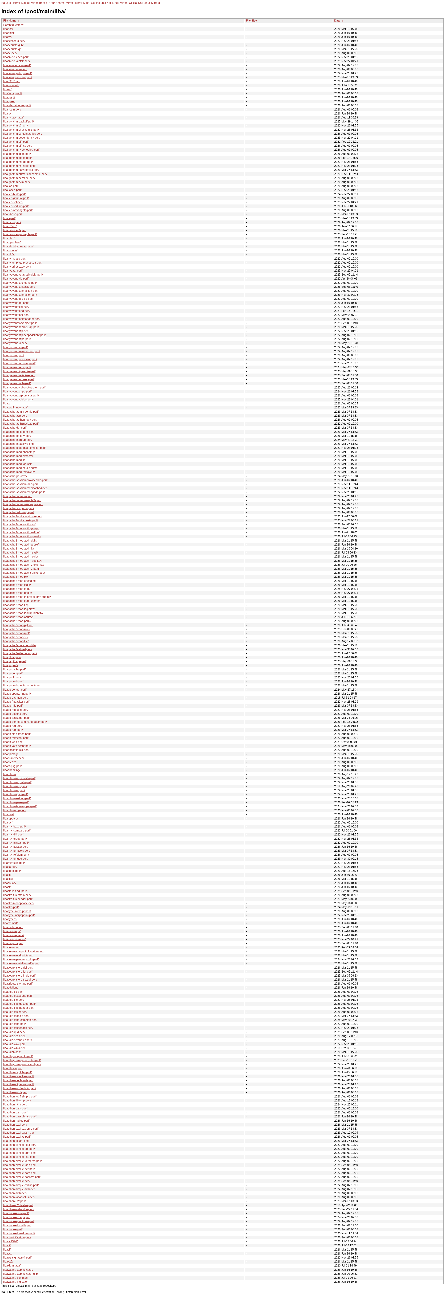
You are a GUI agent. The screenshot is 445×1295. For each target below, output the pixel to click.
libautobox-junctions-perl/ (18, 1221)
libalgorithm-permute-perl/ (19, 178)
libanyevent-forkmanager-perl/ (21, 318)
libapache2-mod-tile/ (16, 641)
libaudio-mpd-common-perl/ (20, 1019)
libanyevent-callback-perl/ (19, 286)
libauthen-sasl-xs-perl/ (17, 1136)
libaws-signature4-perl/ (17, 1257)
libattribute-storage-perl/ (18, 983)
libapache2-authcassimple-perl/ (22, 516)
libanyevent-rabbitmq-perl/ (19, 363)
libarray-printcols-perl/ (16, 850)
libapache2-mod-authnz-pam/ (21, 568)
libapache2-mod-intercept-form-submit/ (27, 596)
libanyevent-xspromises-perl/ (21, 395)
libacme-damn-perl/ (15, 69)
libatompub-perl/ (13, 943)
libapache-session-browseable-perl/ (25, 480)
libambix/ (8, 238)
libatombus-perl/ (13, 927)
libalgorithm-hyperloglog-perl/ (21, 149)
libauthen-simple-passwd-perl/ (22, 1176)
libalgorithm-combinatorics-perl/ (22, 133)
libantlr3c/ (9, 254)
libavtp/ (7, 1253)
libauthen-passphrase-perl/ (19, 1116)
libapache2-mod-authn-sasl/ (20, 552)
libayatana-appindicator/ (18, 1269)
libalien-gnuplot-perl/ (16, 198)
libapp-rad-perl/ (12, 725)
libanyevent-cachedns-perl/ (20, 282)
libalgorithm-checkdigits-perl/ (21, 129)
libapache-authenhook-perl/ (20, 419)
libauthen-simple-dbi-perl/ (19, 1148)
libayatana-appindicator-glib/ (20, 1273)
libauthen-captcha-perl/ (17, 1072)
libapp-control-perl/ (14, 689)
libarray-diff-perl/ (13, 834)
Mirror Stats (82, 2)
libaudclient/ (10, 987)
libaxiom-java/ (12, 1265)
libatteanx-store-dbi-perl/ (18, 967)
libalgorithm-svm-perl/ (16, 182)
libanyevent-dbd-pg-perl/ (18, 298)
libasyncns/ (10, 919)
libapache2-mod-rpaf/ (16, 633)
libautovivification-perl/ (17, 1237)
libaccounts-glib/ (13, 45)
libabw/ (7, 36)
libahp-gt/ (9, 97)
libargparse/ (10, 818)
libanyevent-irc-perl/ (15, 347)
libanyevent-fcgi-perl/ (16, 306)
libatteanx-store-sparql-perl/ (20, 979)
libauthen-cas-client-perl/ (18, 1076)
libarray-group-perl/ (15, 838)
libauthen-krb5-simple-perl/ (19, 1096)
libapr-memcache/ (14, 758)
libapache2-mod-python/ (18, 625)
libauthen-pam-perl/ (15, 1112)
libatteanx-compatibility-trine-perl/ (23, 951)
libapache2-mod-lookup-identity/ (23, 613)
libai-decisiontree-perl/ (17, 105)
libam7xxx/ (10, 226)
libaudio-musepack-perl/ (18, 1027)
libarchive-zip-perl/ (14, 810)
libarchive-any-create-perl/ (19, 778)
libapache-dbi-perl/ (14, 427)
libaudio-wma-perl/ (14, 1048)
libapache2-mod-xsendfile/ (19, 645)
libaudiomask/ (12, 1052)
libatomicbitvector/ (14, 939)
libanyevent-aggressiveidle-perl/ (23, 274)
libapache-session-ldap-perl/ (20, 484)
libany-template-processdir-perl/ (22, 262)
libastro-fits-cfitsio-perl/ (17, 895)
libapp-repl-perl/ (13, 729)
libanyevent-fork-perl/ (16, 314)
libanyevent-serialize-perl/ (19, 375)
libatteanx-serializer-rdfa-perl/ (21, 963)
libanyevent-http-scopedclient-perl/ (24, 335)
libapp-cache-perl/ (14, 669)
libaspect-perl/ (12, 870)
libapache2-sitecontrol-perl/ (20, 653)
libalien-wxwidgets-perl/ (18, 210)
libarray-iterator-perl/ (15, 846)
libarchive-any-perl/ (15, 786)
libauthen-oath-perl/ (15, 1108)
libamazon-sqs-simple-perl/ (20, 234)
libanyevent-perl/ (13, 355)
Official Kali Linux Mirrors (144, 2)
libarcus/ (8, 814)
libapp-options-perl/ (15, 713)
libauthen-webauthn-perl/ (18, 1209)
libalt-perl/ (9, 218)
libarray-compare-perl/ (16, 830)
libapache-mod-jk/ (14, 459)
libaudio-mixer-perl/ (15, 1011)
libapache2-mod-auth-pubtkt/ (21, 544)
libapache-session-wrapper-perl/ (23, 504)
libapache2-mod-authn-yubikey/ (22, 560)
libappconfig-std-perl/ (16, 749)
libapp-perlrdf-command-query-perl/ (25, 721)
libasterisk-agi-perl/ (15, 891)
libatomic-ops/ (12, 931)
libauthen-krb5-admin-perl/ (19, 1088)
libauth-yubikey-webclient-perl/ (22, 1064)
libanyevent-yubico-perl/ (18, 399)
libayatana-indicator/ (15, 1281)
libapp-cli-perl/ (12, 677)
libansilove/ (10, 250)
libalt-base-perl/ (12, 214)
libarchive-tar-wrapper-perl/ (20, 806)
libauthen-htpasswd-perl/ (18, 1084)
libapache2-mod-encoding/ (19, 580)
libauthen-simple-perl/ (16, 1180)
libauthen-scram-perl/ (16, 1140)
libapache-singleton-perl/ (18, 508)
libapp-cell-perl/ (12, 673)
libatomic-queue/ (13, 935)
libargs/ (7, 822)
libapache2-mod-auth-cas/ (19, 524)
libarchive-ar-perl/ (14, 790)
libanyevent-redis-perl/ (17, 367)
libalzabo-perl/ (12, 222)
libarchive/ (9, 774)
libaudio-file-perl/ (13, 999)
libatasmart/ (10, 923)
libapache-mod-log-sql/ (17, 463)
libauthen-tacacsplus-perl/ (19, 1197)
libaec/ (7, 89)
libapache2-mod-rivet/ (16, 629)
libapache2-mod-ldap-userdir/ (21, 600)
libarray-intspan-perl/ (16, 842)
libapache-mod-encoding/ (19, 451)
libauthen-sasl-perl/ (15, 1124)
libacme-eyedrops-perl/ (17, 73)
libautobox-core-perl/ (16, 1213)
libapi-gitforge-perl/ (14, 661)
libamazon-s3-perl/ (14, 230)
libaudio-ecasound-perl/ (18, 995)
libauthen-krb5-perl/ (15, 1092)
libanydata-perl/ (12, 270)
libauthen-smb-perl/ (15, 1193)
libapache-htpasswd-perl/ (18, 443)
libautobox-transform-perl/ (19, 1233)
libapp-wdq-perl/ (13, 741)
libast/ (7, 887)
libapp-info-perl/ (13, 705)
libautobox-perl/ (12, 1229)
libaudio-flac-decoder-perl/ (19, 1003)
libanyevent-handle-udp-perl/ (21, 327)
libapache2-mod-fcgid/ (17, 584)
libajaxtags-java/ (13, 117)
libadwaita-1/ (11, 85)
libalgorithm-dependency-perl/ (21, 137)
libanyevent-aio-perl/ (16, 278)
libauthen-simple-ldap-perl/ (19, 1164)
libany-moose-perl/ (14, 258)
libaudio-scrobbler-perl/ (17, 1040)
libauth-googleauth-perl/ (18, 1056)
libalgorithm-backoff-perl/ (18, 121)
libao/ (6, 403)
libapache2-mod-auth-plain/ (20, 540)
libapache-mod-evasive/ (18, 455)
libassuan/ (9, 883)
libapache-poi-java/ (15, 476)
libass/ (7, 874)
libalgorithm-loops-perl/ (17, 157)
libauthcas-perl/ (12, 1068)
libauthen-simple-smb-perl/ (19, 1189)
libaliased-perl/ (12, 189)
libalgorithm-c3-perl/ (15, 125)
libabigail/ (9, 32)
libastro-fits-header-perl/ (18, 899)
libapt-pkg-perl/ (12, 766)
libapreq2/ (9, 762)
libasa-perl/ (10, 866)
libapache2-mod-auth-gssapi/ (21, 528)
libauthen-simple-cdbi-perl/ (19, 1144)
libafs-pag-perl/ (12, 93)
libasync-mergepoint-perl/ (19, 915)
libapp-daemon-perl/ (15, 697)
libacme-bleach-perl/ (16, 57)
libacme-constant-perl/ (17, 65)
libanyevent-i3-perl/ (15, 343)
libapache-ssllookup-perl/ (18, 512)
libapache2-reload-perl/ (17, 649)
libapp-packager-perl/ (16, 717)
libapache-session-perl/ (17, 496)
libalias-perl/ (10, 186)
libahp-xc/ (9, 101)
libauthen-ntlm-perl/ (15, 1104)
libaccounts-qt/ (12, 49)
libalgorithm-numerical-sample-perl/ (25, 174)
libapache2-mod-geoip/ (17, 592)
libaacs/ (8, 28)
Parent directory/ (13, 24)
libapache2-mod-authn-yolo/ (20, 556)
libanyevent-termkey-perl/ (18, 379)
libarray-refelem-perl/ (16, 854)
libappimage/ (11, 754)
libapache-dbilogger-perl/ (18, 431)
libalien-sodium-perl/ (16, 206)
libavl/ (7, 1249)
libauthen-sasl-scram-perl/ (19, 1132)
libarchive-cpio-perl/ (15, 794)
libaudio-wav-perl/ (14, 1044)
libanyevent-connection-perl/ (20, 290)
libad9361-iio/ (11, 81)
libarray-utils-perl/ (14, 862)
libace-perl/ (10, 53)
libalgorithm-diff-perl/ (16, 141)
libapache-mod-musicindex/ (20, 467)
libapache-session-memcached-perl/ (25, 488)
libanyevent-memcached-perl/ (21, 351)
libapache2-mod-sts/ (15, 637)
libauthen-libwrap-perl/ (17, 1100)
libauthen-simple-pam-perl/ (19, 1172)
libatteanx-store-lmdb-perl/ (19, 975)
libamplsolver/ (12, 242)
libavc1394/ (10, 1241)
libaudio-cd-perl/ (13, 991)
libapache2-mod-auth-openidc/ (22, 536)
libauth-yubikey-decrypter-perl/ (22, 1060)
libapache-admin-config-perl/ (21, 411)
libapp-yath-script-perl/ (17, 745)
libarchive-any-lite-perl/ (17, 782)
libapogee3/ (10, 665)
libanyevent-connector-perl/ (20, 294)
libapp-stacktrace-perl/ (17, 733)
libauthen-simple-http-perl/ (19, 1156)
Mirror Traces (39, 2)
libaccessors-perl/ (14, 40)
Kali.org (6, 2)
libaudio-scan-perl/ (14, 1036)
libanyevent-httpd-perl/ (17, 339)
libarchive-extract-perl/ (17, 798)
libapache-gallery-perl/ (17, 435)
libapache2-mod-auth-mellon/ (21, 532)
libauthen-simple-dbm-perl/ (19, 1152)
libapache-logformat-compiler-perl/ (24, 447)
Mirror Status (21, 2)
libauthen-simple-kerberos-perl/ (22, 1160)
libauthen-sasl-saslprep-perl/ (20, 1128)
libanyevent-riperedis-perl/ (19, 371)
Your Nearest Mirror (61, 2)
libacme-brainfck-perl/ (16, 61)
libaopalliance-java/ (15, 407)
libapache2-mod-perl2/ (17, 621)
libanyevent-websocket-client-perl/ (24, 387)
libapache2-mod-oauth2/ (18, 617)
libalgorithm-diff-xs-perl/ (17, 145)
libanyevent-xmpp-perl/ (17, 391)
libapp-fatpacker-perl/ (16, 701)
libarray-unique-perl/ (15, 858)
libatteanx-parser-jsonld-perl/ (21, 959)
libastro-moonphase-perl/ (18, 903)
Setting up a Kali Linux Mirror (109, 2)
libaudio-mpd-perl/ (14, 1023)
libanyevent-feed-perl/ (16, 310)
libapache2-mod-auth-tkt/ (18, 548)
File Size (251, 20)
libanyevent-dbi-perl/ (16, 302)
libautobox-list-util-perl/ (17, 1225)
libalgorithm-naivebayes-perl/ (21, 169)
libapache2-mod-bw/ (16, 576)
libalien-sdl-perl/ (13, 202)
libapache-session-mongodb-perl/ (24, 492)
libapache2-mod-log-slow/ (19, 609)
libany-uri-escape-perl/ (17, 266)
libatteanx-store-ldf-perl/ (17, 971)
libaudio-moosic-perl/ (16, 1015)
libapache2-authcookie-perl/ (20, 520)
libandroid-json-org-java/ (18, 246)
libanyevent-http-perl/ (16, 331)
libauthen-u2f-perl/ (14, 1201)
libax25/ (8, 1261)
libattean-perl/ (11, 947)
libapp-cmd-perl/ (13, 681)
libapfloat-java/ (12, 657)
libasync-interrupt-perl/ (17, 911)
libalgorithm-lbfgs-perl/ (17, 153)
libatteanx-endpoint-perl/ (18, 955)
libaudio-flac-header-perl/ (18, 1007)
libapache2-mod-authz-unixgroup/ (24, 572)
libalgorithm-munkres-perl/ (19, 165)
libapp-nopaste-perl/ (15, 709)
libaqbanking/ (11, 770)
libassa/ (8, 878)
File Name (9, 20)
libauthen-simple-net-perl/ (19, 1168)
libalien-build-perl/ (14, 194)
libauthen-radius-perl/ (16, 1120)
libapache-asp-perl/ (15, 415)
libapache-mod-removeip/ (19, 471)
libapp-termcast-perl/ (16, 737)
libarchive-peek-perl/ (16, 802)
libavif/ (7, 1245)
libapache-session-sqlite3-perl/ (22, 500)
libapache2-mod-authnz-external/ (23, 564)
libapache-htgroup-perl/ (17, 439)
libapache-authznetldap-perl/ (21, 423)
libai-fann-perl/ (12, 109)
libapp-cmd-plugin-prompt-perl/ (22, 685)
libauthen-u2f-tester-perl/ (18, 1205)
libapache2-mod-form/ (16, 588)
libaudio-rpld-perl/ (14, 1032)
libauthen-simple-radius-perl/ (21, 1185)
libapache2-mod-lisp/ (16, 605)
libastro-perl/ (11, 907)
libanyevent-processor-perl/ (20, 359)
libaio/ (7, 113)
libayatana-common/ (15, 1277)
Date (337, 20)
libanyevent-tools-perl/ (17, 383)
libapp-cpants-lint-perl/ (17, 693)
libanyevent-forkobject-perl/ (20, 323)
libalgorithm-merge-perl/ (18, 161)
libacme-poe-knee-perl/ (17, 77)
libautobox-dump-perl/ (16, 1217)
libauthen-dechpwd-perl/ (18, 1080)
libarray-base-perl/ (14, 826)
